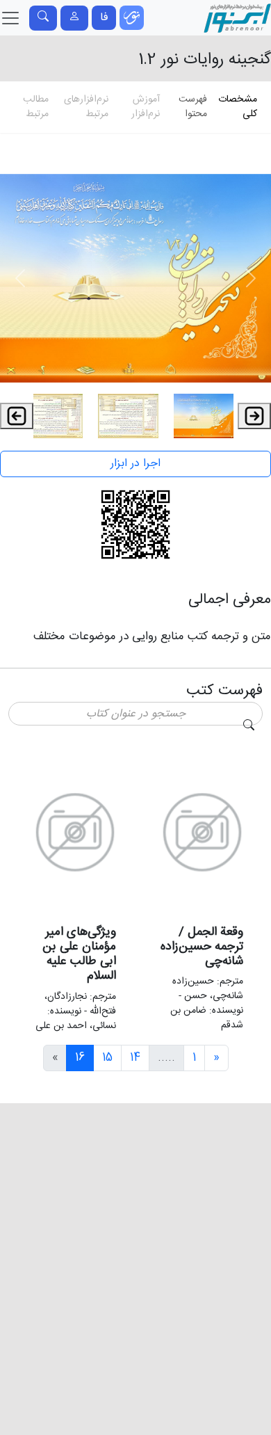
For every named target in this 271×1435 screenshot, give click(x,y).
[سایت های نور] (132, 17)
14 (135, 1057)
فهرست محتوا (193, 106)
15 (107, 1057)
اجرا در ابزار (135, 463)
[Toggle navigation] (43, 18)
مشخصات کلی (237, 106)
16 (80, 1057)
